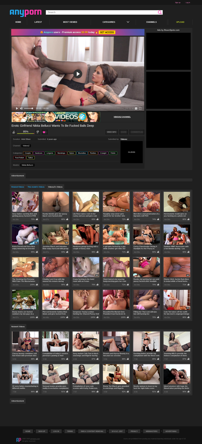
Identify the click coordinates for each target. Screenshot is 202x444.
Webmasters (151, 431)
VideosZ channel (122, 117)
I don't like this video (37, 132)
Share (123, 132)
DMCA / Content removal (92, 431)
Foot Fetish (19, 158)
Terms (70, 431)
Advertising (171, 431)
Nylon (71, 153)
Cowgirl (103, 153)
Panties (93, 153)
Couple (28, 153)
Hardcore (38, 153)
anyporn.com (35, 439)
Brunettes (82, 153)
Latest (38, 22)
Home (18, 22)
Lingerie (50, 153)
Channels (151, 22)
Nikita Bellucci (27, 165)
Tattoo (30, 158)
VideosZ (26, 146)
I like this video (13, 132)
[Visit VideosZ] (56, 117)
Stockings (61, 153)
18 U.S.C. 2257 (117, 431)
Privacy (134, 431)
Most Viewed (70, 22)
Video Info (111, 132)
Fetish (113, 153)
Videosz (124, 139)
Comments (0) (137, 132)
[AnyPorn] (26, 13)
